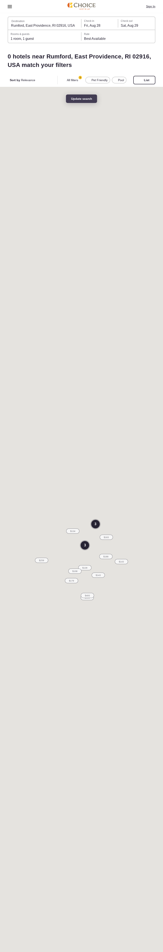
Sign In (150, 6)
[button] (98, 575)
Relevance (22, 80)
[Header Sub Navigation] (10, 6)
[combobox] (45, 23)
